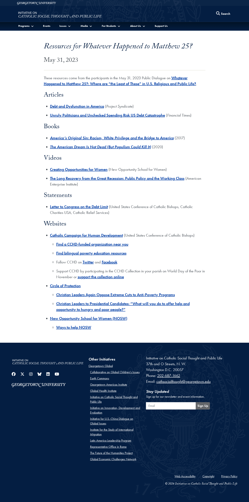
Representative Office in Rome (108, 447)
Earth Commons (99, 378)
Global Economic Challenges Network (113, 459)
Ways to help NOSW (73, 327)
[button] (26, 26)
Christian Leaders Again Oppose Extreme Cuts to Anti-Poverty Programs (115, 294)
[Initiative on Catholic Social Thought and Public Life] (60, 14)
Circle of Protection (65, 285)
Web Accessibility (185, 476)
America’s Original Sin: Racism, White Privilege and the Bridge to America (112, 137)
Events (46, 26)
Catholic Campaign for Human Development (86, 235)
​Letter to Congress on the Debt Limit (79, 206)
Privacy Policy (229, 476)
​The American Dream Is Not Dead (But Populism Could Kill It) (100, 146)
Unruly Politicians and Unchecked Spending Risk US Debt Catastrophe (107, 115)
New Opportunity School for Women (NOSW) (88, 318)
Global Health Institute (103, 391)
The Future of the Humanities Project (111, 453)
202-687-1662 (168, 375)
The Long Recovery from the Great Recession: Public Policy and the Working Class (117, 178)
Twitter (88, 262)
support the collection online (101, 276)
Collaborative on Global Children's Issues (115, 372)
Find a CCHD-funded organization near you (92, 244)
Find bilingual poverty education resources (91, 253)
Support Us (161, 26)
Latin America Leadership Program (110, 440)
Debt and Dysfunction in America (77, 106)
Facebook (109, 262)
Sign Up (202, 406)
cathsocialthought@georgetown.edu (183, 381)
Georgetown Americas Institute (108, 385)
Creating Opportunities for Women (79, 169)
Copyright (208, 476)
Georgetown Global (101, 366)
